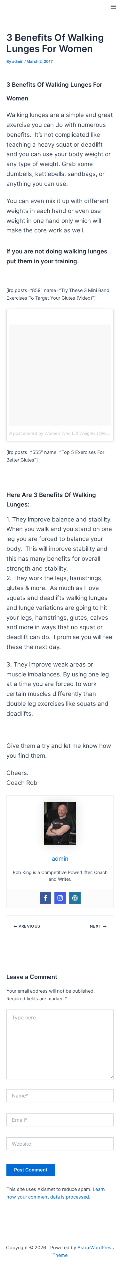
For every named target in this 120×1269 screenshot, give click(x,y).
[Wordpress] (75, 898)
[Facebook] (45, 898)
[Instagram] (60, 898)
